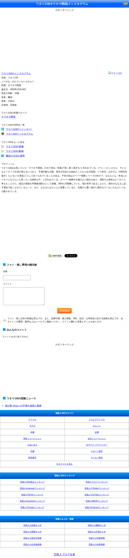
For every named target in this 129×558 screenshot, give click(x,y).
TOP (125, 4)
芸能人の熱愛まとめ (32, 532)
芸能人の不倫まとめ (97, 532)
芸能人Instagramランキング (32, 488)
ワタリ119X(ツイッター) (19, 129)
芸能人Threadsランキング (32, 507)
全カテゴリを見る (64, 464)
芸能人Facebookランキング (32, 501)
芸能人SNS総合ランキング (32, 482)
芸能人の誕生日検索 (32, 538)
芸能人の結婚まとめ (32, 525)
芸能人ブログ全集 (64, 554)
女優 (97, 432)
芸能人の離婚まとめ (97, 525)
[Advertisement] (64, 226)
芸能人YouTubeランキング (97, 495)
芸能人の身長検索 (97, 544)
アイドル (32, 419)
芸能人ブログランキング (97, 482)
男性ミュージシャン (32, 438)
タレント (97, 426)
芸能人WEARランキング (97, 501)
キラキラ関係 (8, 116)
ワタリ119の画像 (15, 146)
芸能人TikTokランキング (32, 495)
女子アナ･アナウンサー (96, 445)
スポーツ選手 (97, 451)
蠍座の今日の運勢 (15, 155)
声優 (32, 451)
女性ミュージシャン (97, 438)
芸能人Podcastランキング (97, 507)
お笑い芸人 (32, 445)
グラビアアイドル (97, 419)
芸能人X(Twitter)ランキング (96, 488)
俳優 (32, 432)
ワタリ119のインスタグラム (16, 73)
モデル (32, 426)
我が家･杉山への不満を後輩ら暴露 (23, 405)
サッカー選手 (97, 458)
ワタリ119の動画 (15, 151)
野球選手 (32, 458)
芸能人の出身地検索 (32, 544)
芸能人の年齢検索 (97, 538)
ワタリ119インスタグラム (19, 133)
